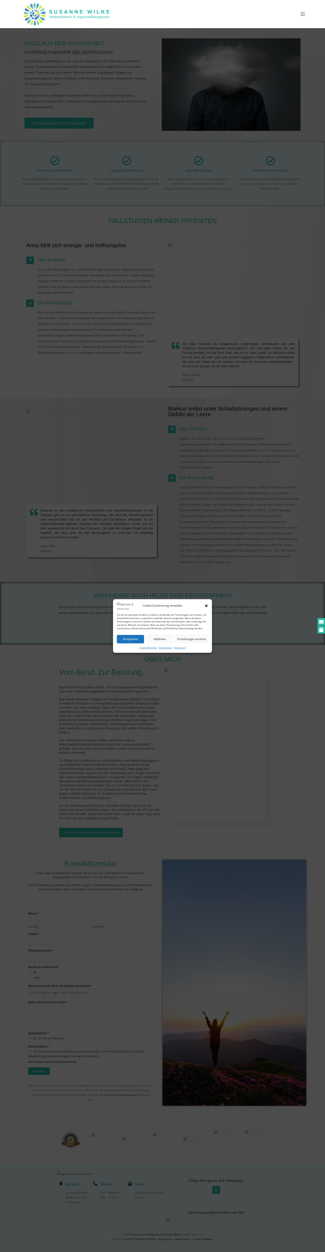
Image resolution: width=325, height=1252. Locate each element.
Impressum (180, 647)
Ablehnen (159, 639)
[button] (206, 606)
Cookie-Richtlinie (148, 647)
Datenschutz (165, 647)
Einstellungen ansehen (191, 639)
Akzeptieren (130, 639)
